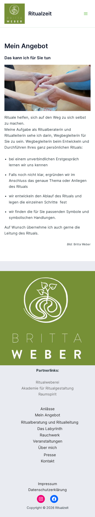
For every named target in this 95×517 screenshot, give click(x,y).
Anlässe (47, 408)
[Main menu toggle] (86, 14)
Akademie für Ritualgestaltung (47, 388)
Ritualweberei (47, 382)
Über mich (47, 447)
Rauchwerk (50, 435)
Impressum (47, 484)
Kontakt (47, 461)
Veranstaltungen (47, 441)
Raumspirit (47, 394)
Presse (50, 454)
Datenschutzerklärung (47, 489)
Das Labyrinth (49, 428)
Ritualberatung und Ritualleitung (49, 422)
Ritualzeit (40, 13)
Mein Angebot (47, 415)
